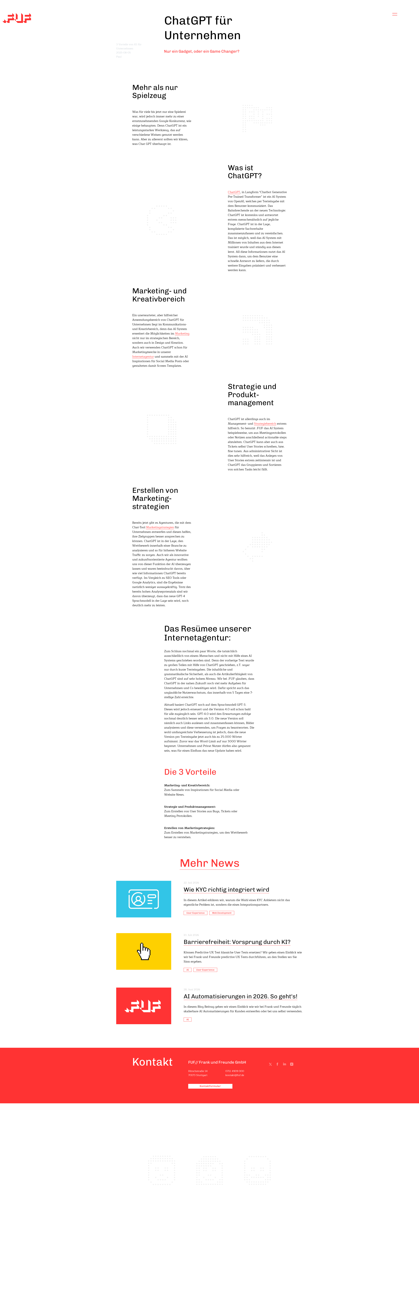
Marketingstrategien (160, 527)
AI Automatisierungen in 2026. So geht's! (240, 996)
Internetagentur (143, 356)
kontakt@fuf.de (234, 1075)
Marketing (182, 333)
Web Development (221, 913)
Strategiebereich (265, 423)
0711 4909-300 (234, 1071)
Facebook (278, 1065)
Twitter (270, 1065)
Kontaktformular (210, 1086)
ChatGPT (234, 192)
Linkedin (285, 1065)
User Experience (195, 913)
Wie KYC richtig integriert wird (226, 889)
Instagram (292, 1065)
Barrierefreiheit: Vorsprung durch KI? (237, 941)
